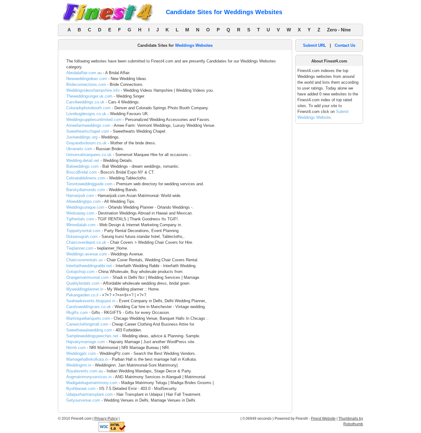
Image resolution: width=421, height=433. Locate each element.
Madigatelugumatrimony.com (91, 382)
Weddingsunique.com (85, 207)
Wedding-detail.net (82, 160)
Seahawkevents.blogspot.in (90, 301)
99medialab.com (81, 225)
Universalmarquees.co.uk (89, 154)
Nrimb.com (76, 347)
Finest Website (323, 418)
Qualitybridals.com (83, 283)
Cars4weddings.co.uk (85, 102)
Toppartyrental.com (83, 230)
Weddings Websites (194, 45)
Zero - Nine (339, 29)
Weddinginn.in (78, 365)
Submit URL (314, 45)
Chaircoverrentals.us (84, 260)
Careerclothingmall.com (87, 324)
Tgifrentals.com (80, 219)
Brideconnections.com (86, 84)
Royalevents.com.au (84, 371)
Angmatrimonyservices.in (89, 377)
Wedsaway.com (80, 213)
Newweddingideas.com (86, 78)
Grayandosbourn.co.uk (86, 143)
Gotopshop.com (80, 271)
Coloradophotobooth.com (88, 108)
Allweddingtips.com (83, 201)
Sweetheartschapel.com (87, 131)
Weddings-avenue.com (86, 254)
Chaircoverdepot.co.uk (86, 242)
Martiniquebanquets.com (88, 318)
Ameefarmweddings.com (88, 125)
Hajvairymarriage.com (85, 341)
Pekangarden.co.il (82, 295)
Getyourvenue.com (83, 400)
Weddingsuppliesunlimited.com (93, 119)
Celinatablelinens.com (85, 178)
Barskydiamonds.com (85, 189)
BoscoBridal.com (81, 172)
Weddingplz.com (81, 353)
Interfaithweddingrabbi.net (89, 265)
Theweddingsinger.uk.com (89, 96)
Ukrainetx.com (79, 148)
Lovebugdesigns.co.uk (86, 113)
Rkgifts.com (77, 312)
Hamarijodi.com (80, 195)
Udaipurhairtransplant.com (89, 394)
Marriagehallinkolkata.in (87, 359)
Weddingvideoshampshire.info (93, 90)
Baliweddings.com (82, 166)
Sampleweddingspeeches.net (92, 336)
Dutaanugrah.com (82, 236)
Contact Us (345, 45)
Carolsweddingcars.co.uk (88, 306)
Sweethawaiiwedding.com (89, 330)
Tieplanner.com (79, 248)
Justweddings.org (81, 137)
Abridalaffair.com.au (84, 72)
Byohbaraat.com (81, 388)
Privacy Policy (106, 418)
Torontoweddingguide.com (89, 184)
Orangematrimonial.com (87, 277)
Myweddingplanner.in (84, 289)
